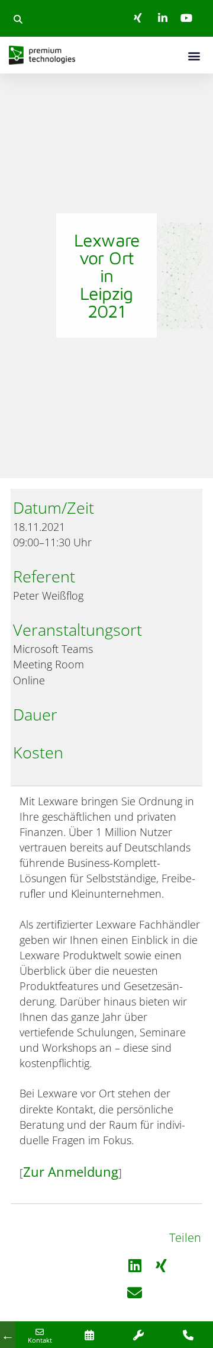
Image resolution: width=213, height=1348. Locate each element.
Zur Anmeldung (70, 1171)
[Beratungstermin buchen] (89, 1334)
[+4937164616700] (188, 1334)
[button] (18, 19)
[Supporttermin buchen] (139, 1334)
